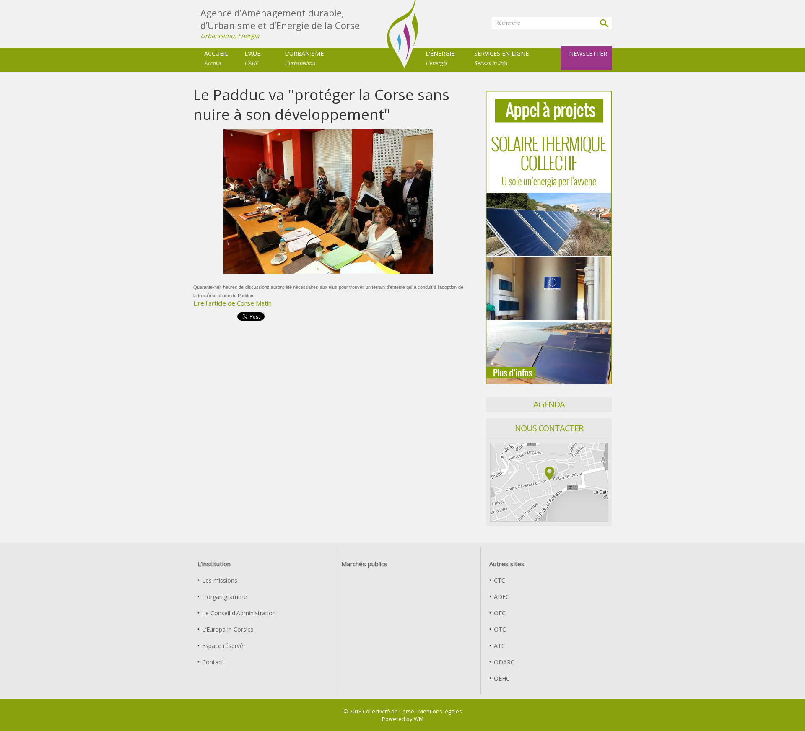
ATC (498, 646)
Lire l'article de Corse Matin (232, 303)
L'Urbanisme (304, 58)
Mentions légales (440, 711)
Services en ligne (501, 58)
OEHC (501, 678)
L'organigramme (223, 597)
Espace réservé (221, 646)
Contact (211, 662)
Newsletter (588, 53)
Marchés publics (364, 564)
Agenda (549, 404)
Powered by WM (402, 719)
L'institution (214, 564)
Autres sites (507, 564)
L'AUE (252, 58)
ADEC (500, 597)
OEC (499, 613)
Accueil (216, 58)
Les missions (218, 580)
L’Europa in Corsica (227, 629)
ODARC (503, 662)
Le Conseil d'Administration (238, 613)
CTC (498, 580)
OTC (499, 629)
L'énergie (440, 58)
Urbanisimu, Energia (229, 35)
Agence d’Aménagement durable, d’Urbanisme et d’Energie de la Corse (280, 18)
